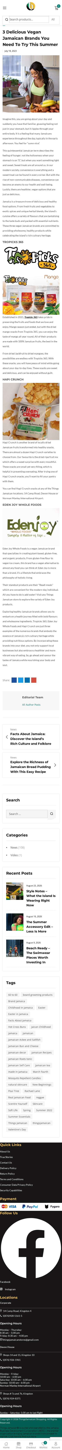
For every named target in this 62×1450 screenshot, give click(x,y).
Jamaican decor (17, 1052)
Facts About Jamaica (19, 1020)
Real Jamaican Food (19, 1097)
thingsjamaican (41, 1123)
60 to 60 (12, 994)
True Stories (6, 1157)
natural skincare (17, 1084)
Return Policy (7, 1173)
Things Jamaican (17, 1123)
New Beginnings (42, 1084)
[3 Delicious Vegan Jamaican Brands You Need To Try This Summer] (14, 680)
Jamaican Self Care (19, 1065)
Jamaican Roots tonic (20, 1059)
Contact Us (6, 1162)
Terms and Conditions (11, 1179)
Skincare (38, 1103)
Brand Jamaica (16, 1001)
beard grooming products (38, 994)
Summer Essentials (19, 1116)
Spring (27, 1110)
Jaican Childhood (41, 1026)
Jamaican (28, 1033)
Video (14, 855)
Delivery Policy (8, 1168)
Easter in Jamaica (18, 1014)
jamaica (12, 1033)
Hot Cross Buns (17, 1026)
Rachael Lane (32, 1091)
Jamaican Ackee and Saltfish (24, 1039)
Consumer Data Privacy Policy (16, 1184)
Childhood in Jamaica (20, 1007)
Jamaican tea (42, 1065)
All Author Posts (31, 704)
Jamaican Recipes (42, 1052)
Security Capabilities (11, 1190)
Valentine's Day (17, 1129)
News (14, 847)
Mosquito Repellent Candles (24, 1078)
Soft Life (13, 1110)
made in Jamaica (17, 1071)
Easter (41, 1007)
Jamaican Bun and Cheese (23, 1046)
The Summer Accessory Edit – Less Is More (39, 926)
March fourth (40, 1071)
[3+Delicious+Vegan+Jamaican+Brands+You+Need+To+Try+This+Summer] (20, 680)
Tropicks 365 (31, 317)
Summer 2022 (44, 1110)
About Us (5, 1151)
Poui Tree (13, 1091)
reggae (40, 1097)
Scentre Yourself (17, 1103)
